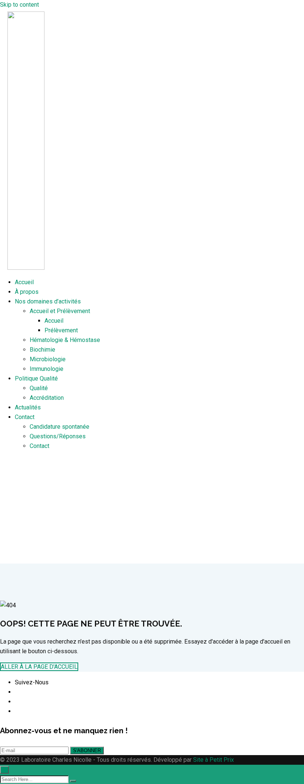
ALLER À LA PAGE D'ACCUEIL (39, 666)
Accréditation (47, 397)
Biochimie (42, 349)
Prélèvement (61, 330)
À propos (27, 291)
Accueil (24, 282)
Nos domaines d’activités (48, 301)
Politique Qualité (36, 378)
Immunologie (46, 368)
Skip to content (19, 4)
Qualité (39, 388)
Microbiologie (48, 359)
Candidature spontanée (59, 426)
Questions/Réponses (58, 436)
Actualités (28, 407)
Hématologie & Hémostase (65, 339)
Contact (24, 417)
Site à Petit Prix (213, 759)
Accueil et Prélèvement (60, 311)
